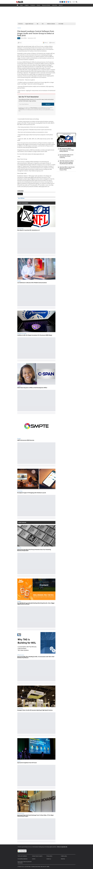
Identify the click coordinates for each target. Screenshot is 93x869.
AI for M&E (61, 23)
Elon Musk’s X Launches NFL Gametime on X (67, 144)
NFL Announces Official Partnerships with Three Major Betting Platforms (67, 150)
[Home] (17, 5)
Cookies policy (64, 856)
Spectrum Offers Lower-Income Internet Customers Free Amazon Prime (67, 168)
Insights (27, 5)
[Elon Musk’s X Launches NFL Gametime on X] (66, 141)
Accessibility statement (22, 858)
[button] (75, 2)
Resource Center (46, 5)
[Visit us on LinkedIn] (64, 2)
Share (20, 42)
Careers (33, 858)
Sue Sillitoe (24, 38)
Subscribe (54, 5)
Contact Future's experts (37, 856)
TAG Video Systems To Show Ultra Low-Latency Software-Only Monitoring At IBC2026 (67, 162)
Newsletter (53, 42)
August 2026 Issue (29, 23)
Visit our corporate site (62, 846)
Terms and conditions (22, 856)
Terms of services (33, 107)
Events (38, 5)
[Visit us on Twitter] (62, 2)
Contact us (48, 858)
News (21, 5)
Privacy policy (49, 856)
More (60, 5)
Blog (19, 38)
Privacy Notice (21, 108)
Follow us (46, 42)
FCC (43, 23)
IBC (37, 23)
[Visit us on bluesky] (68, 2)
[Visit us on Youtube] (66, 2)
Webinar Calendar (51, 23)
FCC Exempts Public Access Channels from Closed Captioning (66, 156)
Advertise (63, 858)
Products (33, 5)
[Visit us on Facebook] (60, 2)
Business (19, 27)
